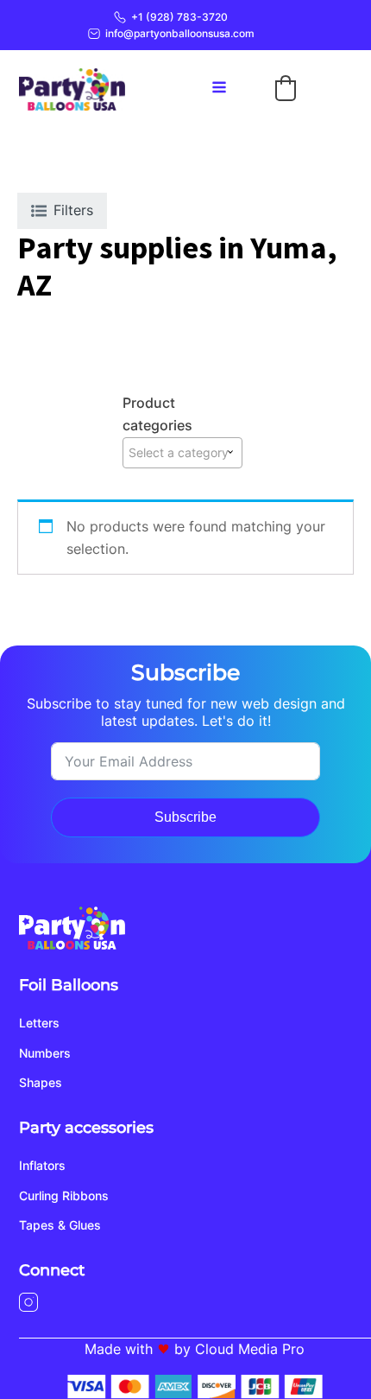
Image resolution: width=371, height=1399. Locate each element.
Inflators (42, 1165)
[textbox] (182, 452)
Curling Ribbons (64, 1195)
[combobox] (182, 452)
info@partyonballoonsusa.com (180, 33)
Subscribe (185, 817)
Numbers (45, 1053)
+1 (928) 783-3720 (179, 16)
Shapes (40, 1082)
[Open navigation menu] (219, 89)
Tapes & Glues (60, 1225)
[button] (285, 88)
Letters (39, 1022)
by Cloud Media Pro (239, 1349)
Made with (119, 1349)
